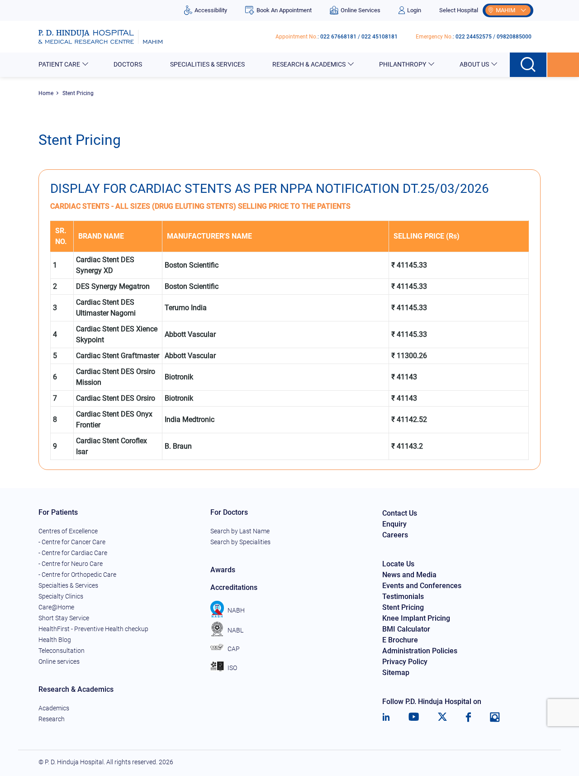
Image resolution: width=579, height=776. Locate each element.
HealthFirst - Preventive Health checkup (93, 628)
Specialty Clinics (60, 596)
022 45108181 (379, 37)
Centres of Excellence (68, 531)
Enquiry (394, 524)
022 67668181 (338, 37)
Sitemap (395, 672)
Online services (59, 661)
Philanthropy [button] (402, 64)
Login (414, 10)
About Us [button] (474, 64)
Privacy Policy (404, 661)
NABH (236, 610)
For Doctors (229, 512)
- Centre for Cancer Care (71, 542)
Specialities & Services (207, 64)
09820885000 (514, 37)
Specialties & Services (68, 585)
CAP (234, 648)
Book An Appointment (283, 10)
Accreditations (233, 587)
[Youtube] (413, 717)
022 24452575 (474, 37)
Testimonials (403, 596)
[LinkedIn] (386, 717)
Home (45, 93)
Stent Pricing (403, 607)
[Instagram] (494, 717)
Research (51, 719)
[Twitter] (442, 717)
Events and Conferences (421, 585)
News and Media (409, 574)
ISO (232, 667)
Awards (222, 569)
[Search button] (528, 65)
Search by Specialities (240, 542)
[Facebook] (468, 717)
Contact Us (399, 513)
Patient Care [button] (59, 64)
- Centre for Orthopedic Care (77, 574)
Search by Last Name (240, 531)
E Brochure (400, 640)
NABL (235, 630)
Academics (53, 708)
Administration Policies (419, 651)
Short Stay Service (63, 618)
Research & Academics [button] (309, 64)
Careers (395, 535)
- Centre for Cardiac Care (72, 552)
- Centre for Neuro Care (70, 563)
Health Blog (54, 639)
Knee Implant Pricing (416, 618)
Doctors (128, 64)
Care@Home (56, 607)
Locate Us (398, 564)
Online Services (360, 10)
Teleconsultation (61, 650)
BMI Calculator (406, 629)
